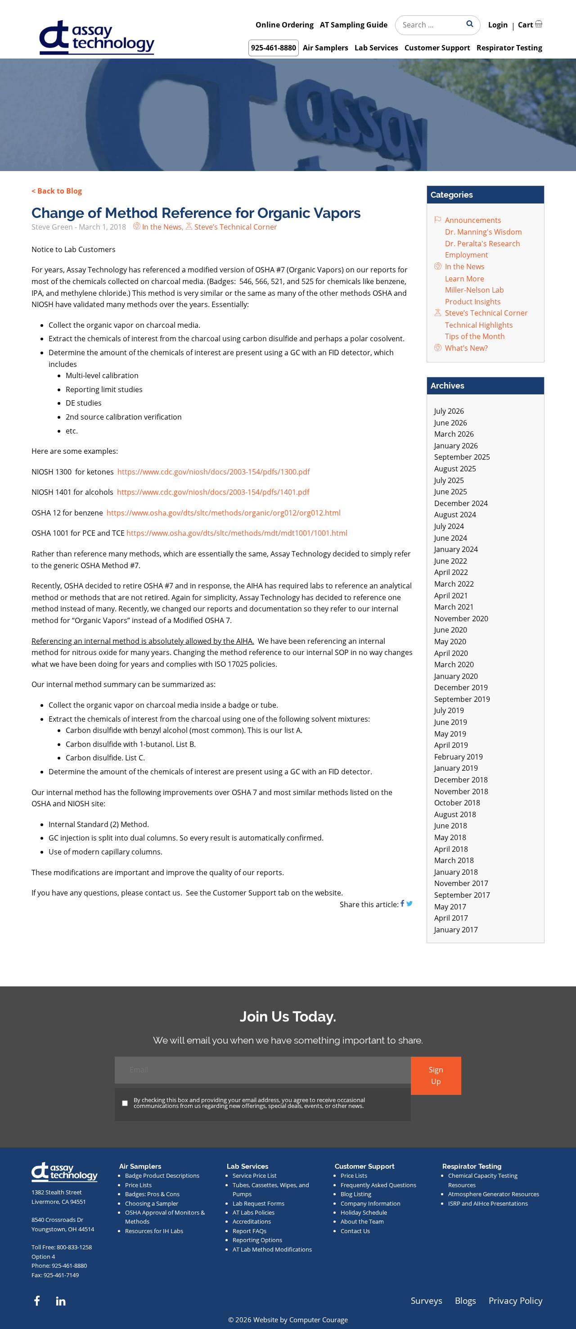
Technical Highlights (478, 325)
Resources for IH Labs (154, 1231)
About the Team (362, 1221)
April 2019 (451, 745)
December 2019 (461, 687)
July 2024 (449, 526)
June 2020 (450, 630)
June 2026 (450, 423)
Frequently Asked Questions (378, 1185)
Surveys (426, 1300)
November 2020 (461, 619)
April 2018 (451, 849)
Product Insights (472, 302)
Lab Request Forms (258, 1203)
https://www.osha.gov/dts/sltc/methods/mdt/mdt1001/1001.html (236, 533)
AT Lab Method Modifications (272, 1249)
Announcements (472, 220)
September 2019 (462, 699)
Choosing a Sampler (151, 1203)
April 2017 (451, 918)
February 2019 (458, 757)
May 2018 (450, 837)
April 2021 (451, 596)
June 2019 (450, 722)
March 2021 (454, 607)
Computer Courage (318, 1319)
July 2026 (449, 411)
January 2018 (456, 872)
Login (498, 25)
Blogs (465, 1300)
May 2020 (450, 641)
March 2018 (454, 860)
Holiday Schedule (364, 1212)
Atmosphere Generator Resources (493, 1194)
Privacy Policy (516, 1300)
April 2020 (451, 653)
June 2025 (450, 492)
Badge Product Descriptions (162, 1175)
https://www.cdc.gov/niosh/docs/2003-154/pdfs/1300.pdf (213, 472)
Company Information (370, 1203)
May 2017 (450, 907)
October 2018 (457, 803)
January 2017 (456, 930)
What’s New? (465, 348)
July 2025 (449, 480)
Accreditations (252, 1221)
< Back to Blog (57, 191)
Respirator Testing (509, 48)
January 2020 (456, 676)
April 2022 (451, 572)
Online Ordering (285, 25)
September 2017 (462, 895)
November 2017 (461, 883)
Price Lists (138, 1185)
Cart (526, 25)
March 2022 (454, 584)
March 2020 (454, 664)
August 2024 (455, 515)
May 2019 (450, 734)
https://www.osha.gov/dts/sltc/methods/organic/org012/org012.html (224, 513)
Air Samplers (325, 48)
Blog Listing (356, 1194)
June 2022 (450, 561)
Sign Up (436, 1075)
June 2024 (450, 538)
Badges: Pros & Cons (152, 1194)
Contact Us (355, 1231)
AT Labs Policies (253, 1212)
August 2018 (455, 814)
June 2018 (450, 826)
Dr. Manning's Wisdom (482, 232)
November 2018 (461, 791)
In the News (161, 227)
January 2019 (456, 768)
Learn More (463, 279)
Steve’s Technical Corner (235, 227)
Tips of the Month (474, 336)
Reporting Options (257, 1240)
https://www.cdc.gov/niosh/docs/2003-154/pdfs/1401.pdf (213, 492)
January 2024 (456, 549)
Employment (465, 255)
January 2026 (456, 446)
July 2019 (449, 710)
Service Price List (255, 1175)
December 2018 (461, 780)
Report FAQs (249, 1231)
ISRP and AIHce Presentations (488, 1203)
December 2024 (461, 503)
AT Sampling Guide (353, 25)
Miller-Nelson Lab (473, 290)
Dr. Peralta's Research (481, 244)
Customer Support (437, 48)
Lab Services (376, 48)
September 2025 (462, 457)
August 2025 (455, 469)
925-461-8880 (273, 48)
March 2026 (454, 434)
